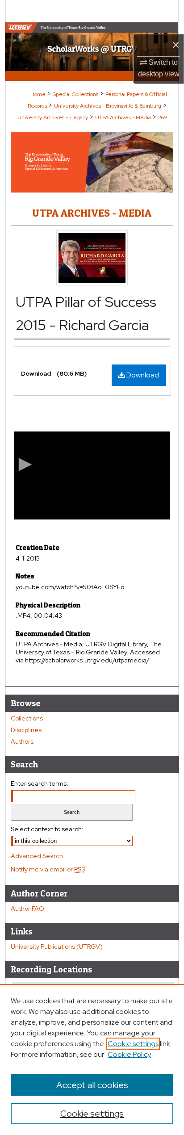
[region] (92, 1059)
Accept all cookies (92, 1085)
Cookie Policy (129, 1054)
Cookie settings (133, 1043)
